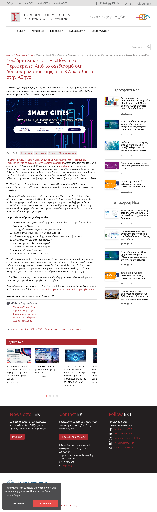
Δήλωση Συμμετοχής (23, 310)
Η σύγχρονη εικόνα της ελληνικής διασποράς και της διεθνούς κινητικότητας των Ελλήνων (135, 235)
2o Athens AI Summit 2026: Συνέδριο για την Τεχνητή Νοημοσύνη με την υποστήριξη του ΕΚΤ (18, 372)
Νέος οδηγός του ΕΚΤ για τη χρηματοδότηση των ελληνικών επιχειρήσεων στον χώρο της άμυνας (135, 125)
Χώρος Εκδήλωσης (22, 320)
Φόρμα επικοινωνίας (74, 437)
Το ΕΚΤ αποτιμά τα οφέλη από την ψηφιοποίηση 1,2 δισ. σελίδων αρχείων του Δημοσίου (134, 214)
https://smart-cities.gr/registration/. (77, 289)
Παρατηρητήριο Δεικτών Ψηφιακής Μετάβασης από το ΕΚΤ (135, 166)
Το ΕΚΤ (19, 30)
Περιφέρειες (75, 329)
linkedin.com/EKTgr (124, 442)
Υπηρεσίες (37, 30)
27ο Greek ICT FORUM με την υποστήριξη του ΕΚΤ (46, 369)
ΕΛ (125, 3)
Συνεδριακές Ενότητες (24, 313)
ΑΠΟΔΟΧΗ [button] (45, 503)
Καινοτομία (26, 153)
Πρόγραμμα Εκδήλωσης (25, 317)
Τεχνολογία (40, 153)
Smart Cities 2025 (33, 329)
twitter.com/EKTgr (123, 433)
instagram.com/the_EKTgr (127, 438)
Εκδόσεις (55, 30)
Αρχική (9, 55)
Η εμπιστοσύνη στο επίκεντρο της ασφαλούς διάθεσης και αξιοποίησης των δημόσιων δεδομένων (134, 295)
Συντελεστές (70, 505)
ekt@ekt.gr (67, 465)
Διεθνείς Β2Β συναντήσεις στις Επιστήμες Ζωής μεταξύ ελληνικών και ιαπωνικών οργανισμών (134, 146)
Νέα (31, 55)
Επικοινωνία (99, 30)
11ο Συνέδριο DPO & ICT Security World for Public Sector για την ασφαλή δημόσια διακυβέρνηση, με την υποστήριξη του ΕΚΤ (74, 374)
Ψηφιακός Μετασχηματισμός (62, 153)
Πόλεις (64, 329)
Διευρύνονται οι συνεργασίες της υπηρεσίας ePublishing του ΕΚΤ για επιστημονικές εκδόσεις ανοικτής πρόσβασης (135, 103)
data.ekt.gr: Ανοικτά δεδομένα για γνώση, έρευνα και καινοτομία (133, 184)
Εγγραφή (17, 437)
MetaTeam (64, 165)
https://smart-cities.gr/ (44, 289)
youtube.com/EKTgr (124, 447)
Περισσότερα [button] (13, 495)
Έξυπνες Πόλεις (52, 329)
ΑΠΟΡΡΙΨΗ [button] (18, 503)
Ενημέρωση (76, 30)
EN (131, 3)
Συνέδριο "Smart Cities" (25, 307)
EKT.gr (9, 3)
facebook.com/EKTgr (124, 429)
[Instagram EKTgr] (105, 3)
